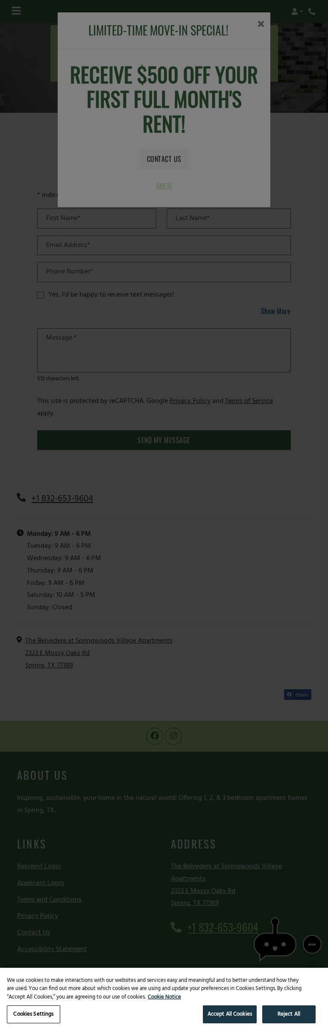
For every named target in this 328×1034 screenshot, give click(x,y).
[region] (164, 1001)
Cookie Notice (164, 997)
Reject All (289, 1014)
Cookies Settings (33, 1014)
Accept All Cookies (230, 1014)
